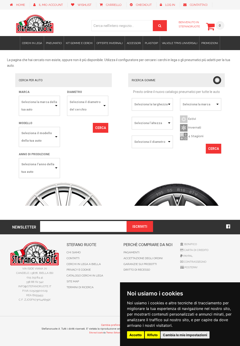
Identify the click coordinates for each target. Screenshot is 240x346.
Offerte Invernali (110, 43)
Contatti (73, 258)
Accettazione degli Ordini (143, 258)
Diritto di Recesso (137, 269)
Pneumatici (54, 43)
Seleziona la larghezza (151, 104)
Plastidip (151, 43)
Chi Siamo (74, 252)
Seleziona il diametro (149, 142)
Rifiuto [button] (152, 335)
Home (20, 5)
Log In (170, 5)
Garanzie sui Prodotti (140, 264)
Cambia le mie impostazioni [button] (185, 335)
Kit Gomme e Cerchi (79, 43)
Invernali (194, 127)
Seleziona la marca (196, 104)
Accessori (134, 43)
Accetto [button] (135, 335)
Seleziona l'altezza (148, 123)
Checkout (144, 5)
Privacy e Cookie (79, 269)
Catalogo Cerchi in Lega (85, 275)
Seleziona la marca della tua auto (39, 105)
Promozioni (209, 43)
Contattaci (198, 5)
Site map (73, 281)
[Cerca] (160, 25)
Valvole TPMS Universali (179, 43)
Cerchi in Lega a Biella (84, 264)
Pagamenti (131, 252)
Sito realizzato (96, 332)
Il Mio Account (51, 5)
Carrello (114, 5)
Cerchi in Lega (32, 43)
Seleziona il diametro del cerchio (85, 105)
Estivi (192, 119)
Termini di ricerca (80, 287)
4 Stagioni (195, 136)
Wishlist (84, 5)
